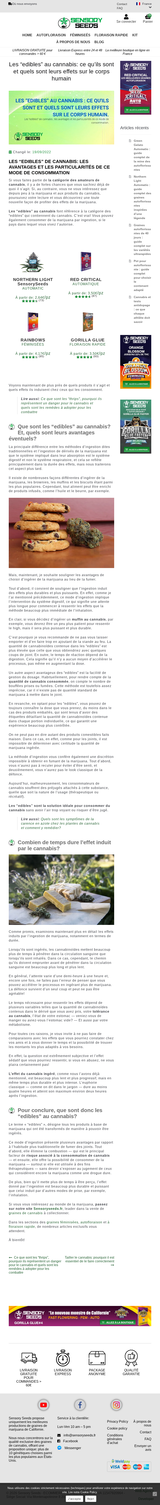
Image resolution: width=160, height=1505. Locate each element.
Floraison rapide (111, 35)
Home (27, 35)
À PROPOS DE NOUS (73, 42)
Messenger (73, 1448)
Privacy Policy (117, 1421)
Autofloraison (51, 35)
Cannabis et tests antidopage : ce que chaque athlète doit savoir (142, 309)
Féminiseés (80, 35)
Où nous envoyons (24, 3)
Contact (122, 4)
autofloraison (91, 1222)
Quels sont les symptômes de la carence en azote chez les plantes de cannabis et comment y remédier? (60, 823)
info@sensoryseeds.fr (80, 1435)
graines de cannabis (26, 1213)
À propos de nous (142, 1423)
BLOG (99, 42)
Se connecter (126, 21)
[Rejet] (155, 1494)
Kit (135, 35)
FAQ (120, 8)
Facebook (70, 1441)
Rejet (90, 1498)
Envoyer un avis (142, 1447)
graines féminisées (62, 1222)
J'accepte (74, 1498)
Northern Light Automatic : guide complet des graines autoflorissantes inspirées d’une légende (142, 197)
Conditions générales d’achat (115, 1439)
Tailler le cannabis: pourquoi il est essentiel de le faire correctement (89, 1259)
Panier (148, 18)
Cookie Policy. (89, 1492)
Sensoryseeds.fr (48, 1208)
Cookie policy (117, 1428)
